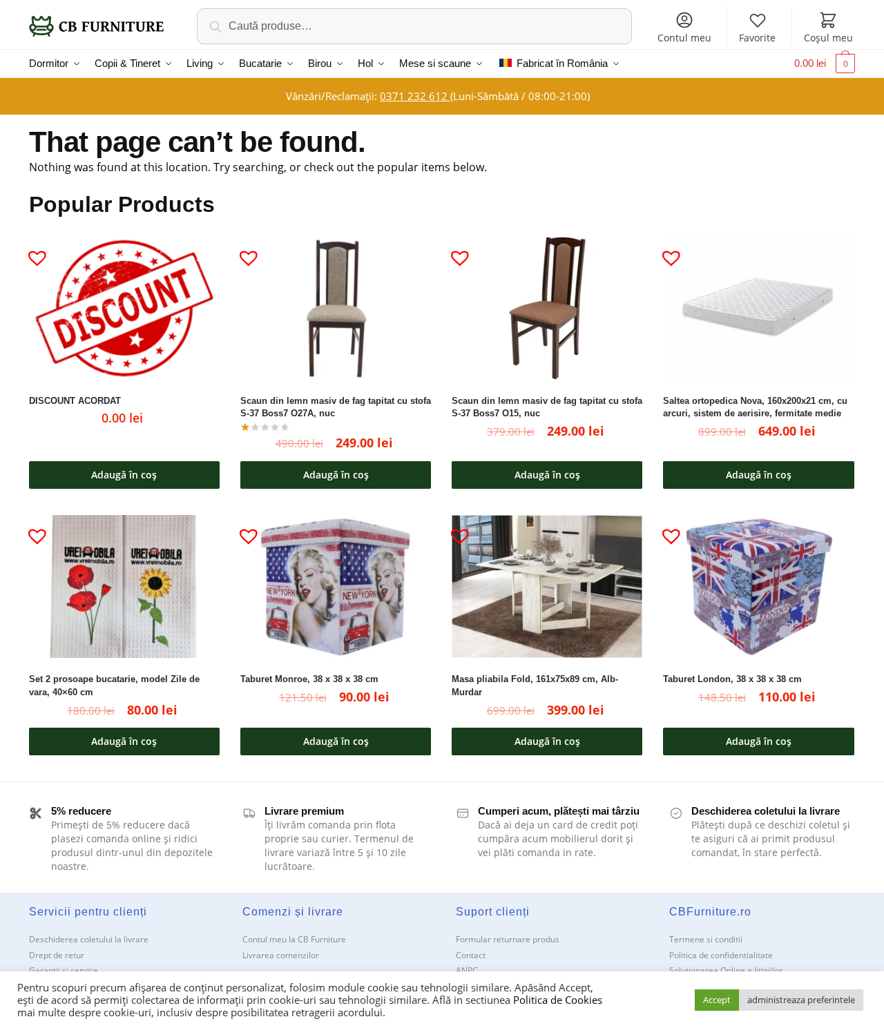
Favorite (757, 37)
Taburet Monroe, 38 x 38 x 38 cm (309, 679)
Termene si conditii (705, 939)
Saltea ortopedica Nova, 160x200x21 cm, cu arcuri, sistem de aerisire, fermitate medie (755, 407)
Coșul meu (828, 37)
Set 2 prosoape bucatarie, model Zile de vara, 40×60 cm (114, 685)
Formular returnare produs (507, 939)
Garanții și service (63, 970)
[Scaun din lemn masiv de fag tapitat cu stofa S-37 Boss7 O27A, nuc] (335, 308)
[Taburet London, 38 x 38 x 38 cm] (758, 586)
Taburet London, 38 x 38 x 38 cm (732, 679)
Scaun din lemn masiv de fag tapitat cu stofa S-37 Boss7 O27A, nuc (335, 407)
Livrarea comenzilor (280, 955)
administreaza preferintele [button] (801, 999)
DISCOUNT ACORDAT (75, 401)
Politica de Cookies (557, 1000)
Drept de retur (56, 955)
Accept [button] (717, 999)
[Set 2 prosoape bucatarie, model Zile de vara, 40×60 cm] (124, 586)
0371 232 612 (415, 96)
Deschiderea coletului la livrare (88, 939)
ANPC (467, 970)
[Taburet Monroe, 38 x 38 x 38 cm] (335, 586)
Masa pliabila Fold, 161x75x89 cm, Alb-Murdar (535, 685)
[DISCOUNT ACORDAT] (124, 308)
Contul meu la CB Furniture (294, 939)
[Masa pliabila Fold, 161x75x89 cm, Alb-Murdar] (547, 586)
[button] (32, 252)
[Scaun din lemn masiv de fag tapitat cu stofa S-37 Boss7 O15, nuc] (547, 308)
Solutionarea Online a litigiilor (725, 970)
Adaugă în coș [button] (124, 474)
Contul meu (684, 37)
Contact (471, 955)
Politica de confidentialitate (721, 955)
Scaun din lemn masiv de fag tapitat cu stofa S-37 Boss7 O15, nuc (547, 407)
